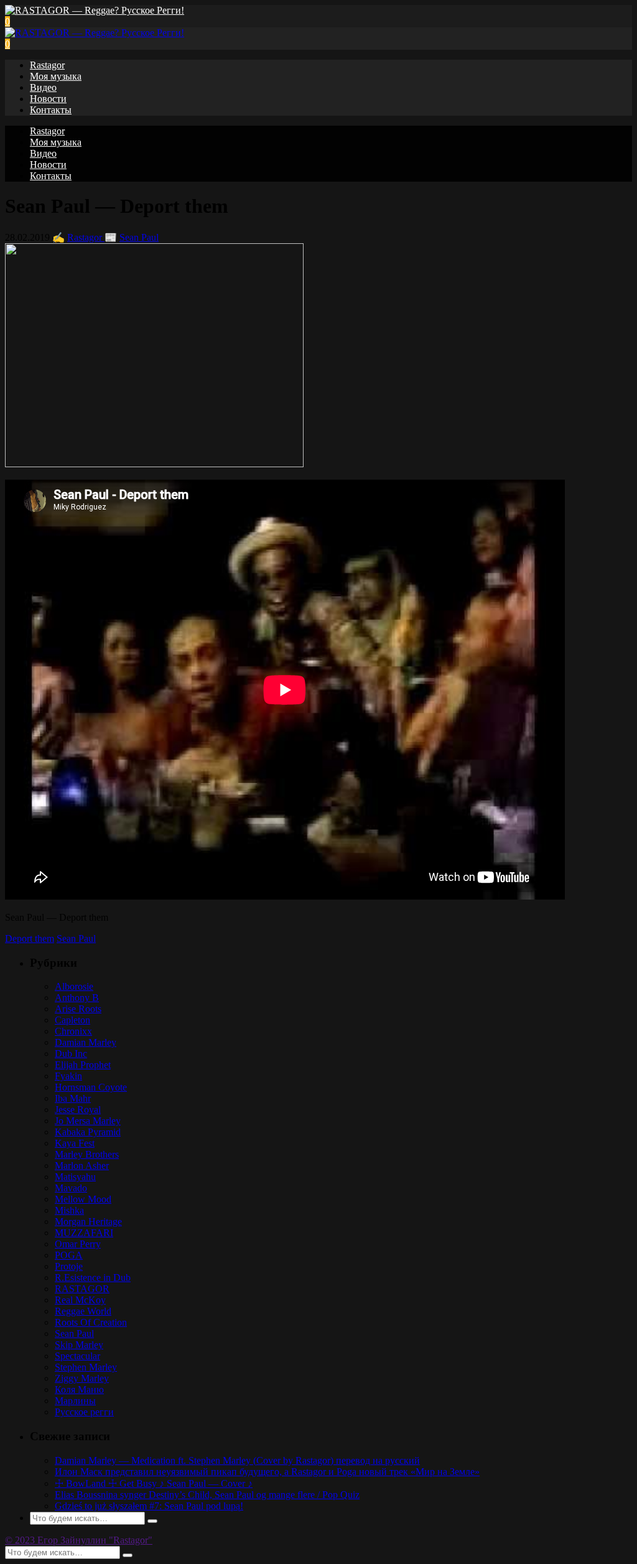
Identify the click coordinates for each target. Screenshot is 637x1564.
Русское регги (84, 1412)
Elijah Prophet (83, 1064)
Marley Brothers (87, 1154)
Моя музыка (55, 76)
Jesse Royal (78, 1109)
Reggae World (83, 1311)
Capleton (72, 1020)
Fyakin (68, 1076)
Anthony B (77, 997)
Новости (48, 98)
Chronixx (73, 1031)
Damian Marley (85, 1042)
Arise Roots (78, 1008)
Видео (43, 87)
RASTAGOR (82, 1288)
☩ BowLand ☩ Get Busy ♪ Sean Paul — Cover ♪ (154, 1483)
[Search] (152, 1521)
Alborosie (74, 986)
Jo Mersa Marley (88, 1120)
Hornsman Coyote (91, 1087)
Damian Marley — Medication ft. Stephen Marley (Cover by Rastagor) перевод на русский (237, 1460)
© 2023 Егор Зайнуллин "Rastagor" (78, 1540)
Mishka (69, 1210)
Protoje (69, 1266)
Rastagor (47, 65)
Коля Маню (79, 1389)
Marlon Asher (82, 1165)
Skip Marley (79, 1344)
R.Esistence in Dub (93, 1277)
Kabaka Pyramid (88, 1132)
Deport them (29, 938)
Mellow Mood (83, 1199)
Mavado (71, 1188)
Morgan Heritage (88, 1221)
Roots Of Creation (91, 1322)
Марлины (75, 1400)
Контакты (51, 110)
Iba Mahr (73, 1098)
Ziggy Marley (82, 1378)
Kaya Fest (75, 1143)
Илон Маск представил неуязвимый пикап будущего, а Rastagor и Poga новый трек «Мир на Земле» (267, 1471)
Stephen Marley (86, 1367)
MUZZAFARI (84, 1232)
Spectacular (77, 1356)
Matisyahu (75, 1176)
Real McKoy (80, 1300)
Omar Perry (78, 1244)
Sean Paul (139, 237)
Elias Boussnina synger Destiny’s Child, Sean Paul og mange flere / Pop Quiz (207, 1494)
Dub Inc (71, 1053)
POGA (69, 1255)
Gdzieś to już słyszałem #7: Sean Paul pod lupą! (149, 1506)
